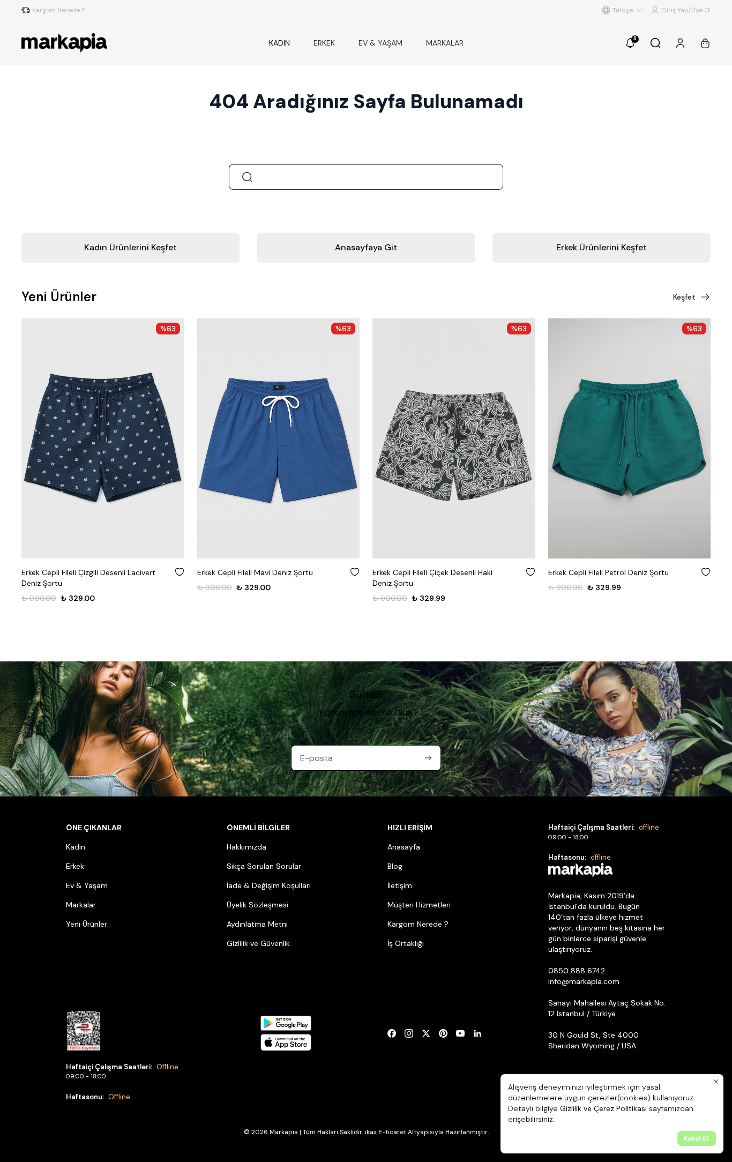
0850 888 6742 (576, 970)
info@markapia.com (583, 981)
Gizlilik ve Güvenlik (258, 943)
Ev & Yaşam (87, 885)
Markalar (81, 905)
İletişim (399, 885)
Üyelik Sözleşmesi (257, 905)
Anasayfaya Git (366, 247)
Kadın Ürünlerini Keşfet (130, 247)
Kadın (75, 847)
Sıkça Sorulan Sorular (264, 866)
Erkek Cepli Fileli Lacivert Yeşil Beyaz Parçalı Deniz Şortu (611, 578)
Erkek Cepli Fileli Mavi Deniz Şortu (79, 572)
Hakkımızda (246, 847)
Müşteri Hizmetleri (419, 905)
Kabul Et (696, 1138)
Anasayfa (403, 847)
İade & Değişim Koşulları (269, 885)
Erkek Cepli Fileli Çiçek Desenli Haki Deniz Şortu (257, 578)
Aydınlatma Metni (257, 924)
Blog (394, 866)
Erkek (75, 866)
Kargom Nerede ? (418, 924)
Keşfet (684, 297)
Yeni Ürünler (86, 924)
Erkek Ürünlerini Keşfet (601, 247)
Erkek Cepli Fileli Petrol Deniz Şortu (432, 572)
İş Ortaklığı (405, 943)
